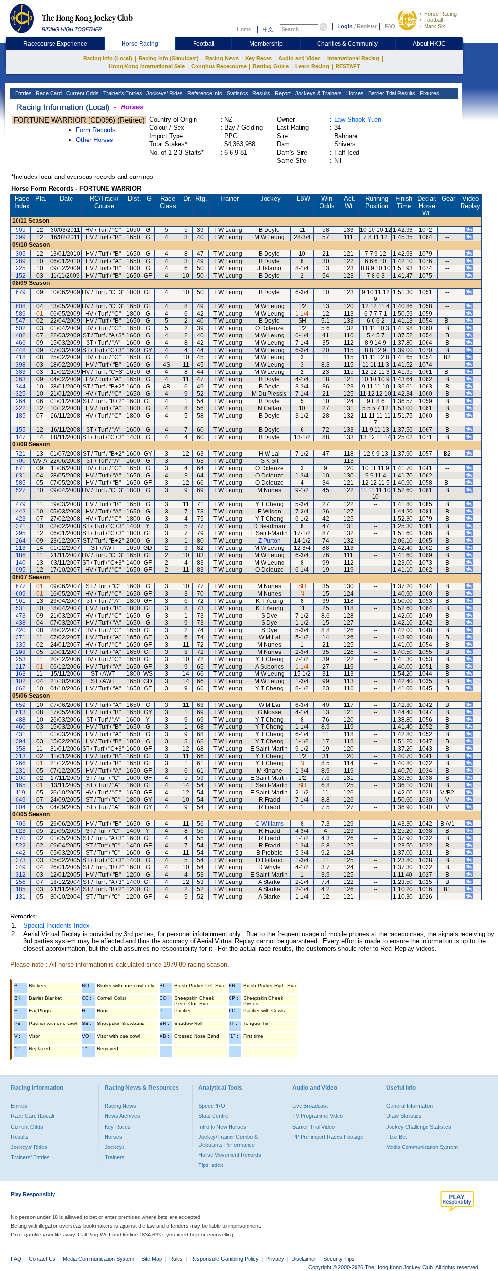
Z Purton (269, 540)
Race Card (48, 93)
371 (21, 526)
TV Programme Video (317, 1116)
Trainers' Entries (30, 1157)
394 (21, 741)
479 (21, 504)
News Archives (122, 1116)
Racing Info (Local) (107, 58)
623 (21, 831)
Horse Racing (440, 14)
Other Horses (94, 139)
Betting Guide (271, 66)
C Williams (269, 823)
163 (21, 674)
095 (21, 569)
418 (21, 357)
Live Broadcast (310, 1106)
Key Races (258, 58)
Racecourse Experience (55, 43)
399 (21, 237)
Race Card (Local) (32, 1116)
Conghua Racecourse (219, 66)
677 (21, 586)
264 (21, 401)
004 (21, 807)
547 (21, 321)
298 (21, 652)
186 (21, 555)
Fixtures (428, 93)
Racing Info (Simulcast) (169, 58)
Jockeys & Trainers (318, 93)
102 (21, 681)
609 (21, 593)
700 (21, 461)
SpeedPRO (211, 1106)
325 (21, 393)
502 (21, 328)
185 (21, 415)
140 (21, 562)
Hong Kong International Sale (147, 66)
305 (21, 253)
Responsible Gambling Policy (224, 1259)
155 (21, 429)
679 (21, 292)
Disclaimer (303, 1259)
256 (21, 882)
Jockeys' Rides (164, 93)
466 (21, 342)
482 (21, 335)
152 (21, 275)
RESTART (348, 66)
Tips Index (210, 1165)
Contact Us (42, 1259)
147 (21, 437)
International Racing (353, 58)
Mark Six (434, 26)
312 (21, 874)
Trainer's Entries (122, 93)
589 (21, 313)
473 (21, 615)
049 (21, 799)
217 (21, 666)
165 (21, 785)
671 (21, 468)
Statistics (236, 93)
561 (21, 601)
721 (21, 453)
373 (21, 860)
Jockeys (115, 1147)
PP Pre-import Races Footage (327, 1137)
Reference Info (204, 93)
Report (282, 93)
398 (21, 364)
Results (260, 93)
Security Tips (339, 1259)
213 (21, 548)
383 (21, 372)
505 (21, 230)
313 (21, 756)
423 (21, 518)
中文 (268, 29)
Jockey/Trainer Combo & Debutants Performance (228, 1140)
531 (21, 608)
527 (21, 490)
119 (20, 792)
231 (21, 770)
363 (21, 379)
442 (21, 511)
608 (21, 306)
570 (21, 838)
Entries (23, 93)
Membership (266, 43)
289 (21, 261)
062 (21, 688)
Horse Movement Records (229, 1155)
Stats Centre (213, 1116)
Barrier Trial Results (391, 93)
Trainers (114, 1157)
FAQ (390, 26)
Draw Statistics (404, 1116)
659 (21, 705)
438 (21, 622)
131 (21, 896)
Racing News (222, 58)
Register (367, 26)
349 (21, 867)
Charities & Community (347, 43)
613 (21, 712)
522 (21, 845)
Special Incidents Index (56, 925)
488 (21, 719)
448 (21, 350)
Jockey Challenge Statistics (418, 1127)
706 (21, 823)
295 (21, 533)
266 (21, 763)
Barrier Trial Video (313, 1127)
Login (345, 26)
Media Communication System (422, 1147)
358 (21, 748)
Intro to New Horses (222, 1127)
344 (21, 386)
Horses (354, 93)
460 (21, 727)
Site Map (152, 1259)
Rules (176, 1259)
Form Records (96, 130)
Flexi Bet (396, 1137)
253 (21, 659)
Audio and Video (299, 58)
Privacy (275, 1259)
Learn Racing (312, 66)
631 (21, 475)
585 (21, 482)
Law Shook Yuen (357, 119)
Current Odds (82, 93)
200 (21, 778)
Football (433, 20)
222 (21, 408)
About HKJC (429, 43)
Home (244, 29)
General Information (409, 1106)
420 (21, 630)
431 (21, 734)
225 (21, 268)
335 (21, 644)
